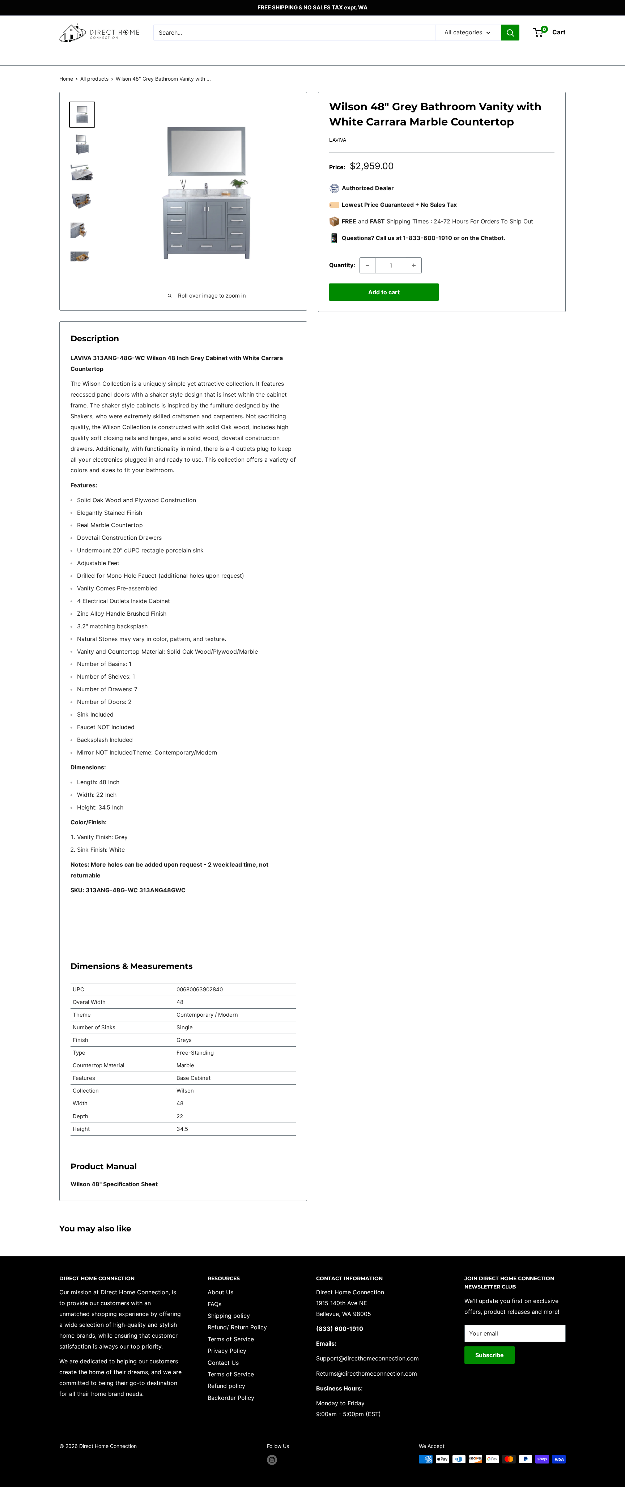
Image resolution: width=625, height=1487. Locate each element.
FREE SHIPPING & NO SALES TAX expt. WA (312, 7)
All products (94, 79)
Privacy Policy (227, 1350)
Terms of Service (231, 1339)
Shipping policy (229, 1315)
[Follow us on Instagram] (272, 1460)
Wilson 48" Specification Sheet (114, 1184)
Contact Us (223, 1362)
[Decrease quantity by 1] (367, 265)
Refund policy (226, 1385)
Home (66, 79)
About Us (220, 1292)
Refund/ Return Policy (237, 1327)
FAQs (214, 1304)
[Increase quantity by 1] (413, 265)
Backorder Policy (231, 1397)
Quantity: (342, 265)
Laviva (337, 140)
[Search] (510, 32)
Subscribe (489, 1355)
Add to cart (384, 292)
